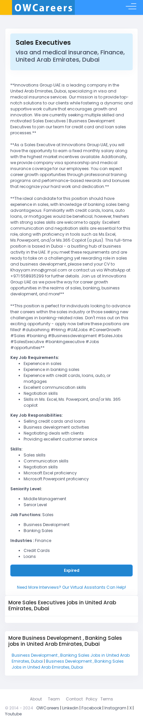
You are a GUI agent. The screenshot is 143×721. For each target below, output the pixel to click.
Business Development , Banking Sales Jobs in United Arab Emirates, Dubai (68, 664)
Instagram (115, 708)
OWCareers (47, 708)
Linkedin (70, 708)
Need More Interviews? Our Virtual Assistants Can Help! (71, 587)
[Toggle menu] (131, 7)
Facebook (91, 708)
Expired (71, 570)
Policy (91, 699)
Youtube (13, 714)
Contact (74, 699)
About (36, 699)
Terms (106, 699)
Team (54, 699)
